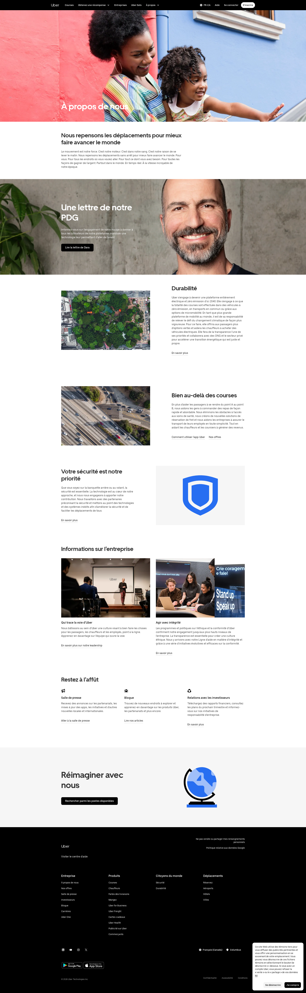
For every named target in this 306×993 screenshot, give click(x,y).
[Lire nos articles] (126, 691)
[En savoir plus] (200, 587)
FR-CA (207, 5)
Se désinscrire (273, 985)
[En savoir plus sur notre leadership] (105, 587)
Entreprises (120, 5)
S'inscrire (248, 5)
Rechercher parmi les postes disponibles (89, 800)
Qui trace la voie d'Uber (76, 622)
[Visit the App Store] (94, 965)
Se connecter (231, 5)
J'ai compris (292, 985)
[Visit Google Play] (72, 965)
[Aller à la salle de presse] (63, 691)
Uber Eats (136, 5)
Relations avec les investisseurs (208, 697)
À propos (150, 5)
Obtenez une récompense (92, 5)
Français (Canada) (212, 950)
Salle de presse (71, 697)
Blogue (129, 697)
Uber (55, 5)
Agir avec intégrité (168, 622)
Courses (69, 5)
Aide (217, 5)
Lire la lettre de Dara (77, 247)
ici (256, 975)
